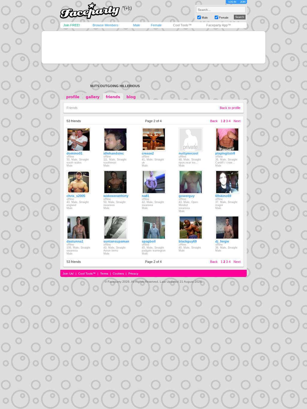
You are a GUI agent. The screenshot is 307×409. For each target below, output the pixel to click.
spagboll (149, 241)
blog (131, 96)
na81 (145, 196)
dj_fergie (222, 241)
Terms (104, 273)
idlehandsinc (113, 153)
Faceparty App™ (218, 25)
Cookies (118, 273)
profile (72, 96)
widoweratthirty (115, 196)
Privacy (133, 273)
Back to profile (230, 108)
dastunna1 (75, 241)
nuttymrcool (188, 153)
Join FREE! (71, 25)
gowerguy (187, 196)
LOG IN (232, 2)
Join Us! (68, 273)
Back (214, 121)
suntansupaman (116, 241)
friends (113, 96)
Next (237, 121)
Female (156, 25)
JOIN (243, 2)
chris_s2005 (76, 196)
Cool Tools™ (182, 25)
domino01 (74, 153)
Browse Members (105, 25)
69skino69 (223, 196)
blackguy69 (188, 241)
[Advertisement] (153, 47)
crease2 (148, 153)
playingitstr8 (225, 153)
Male (136, 25)
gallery (93, 96)
